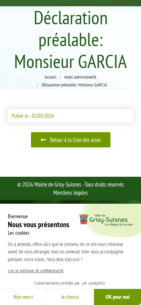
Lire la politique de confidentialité (35, 270)
